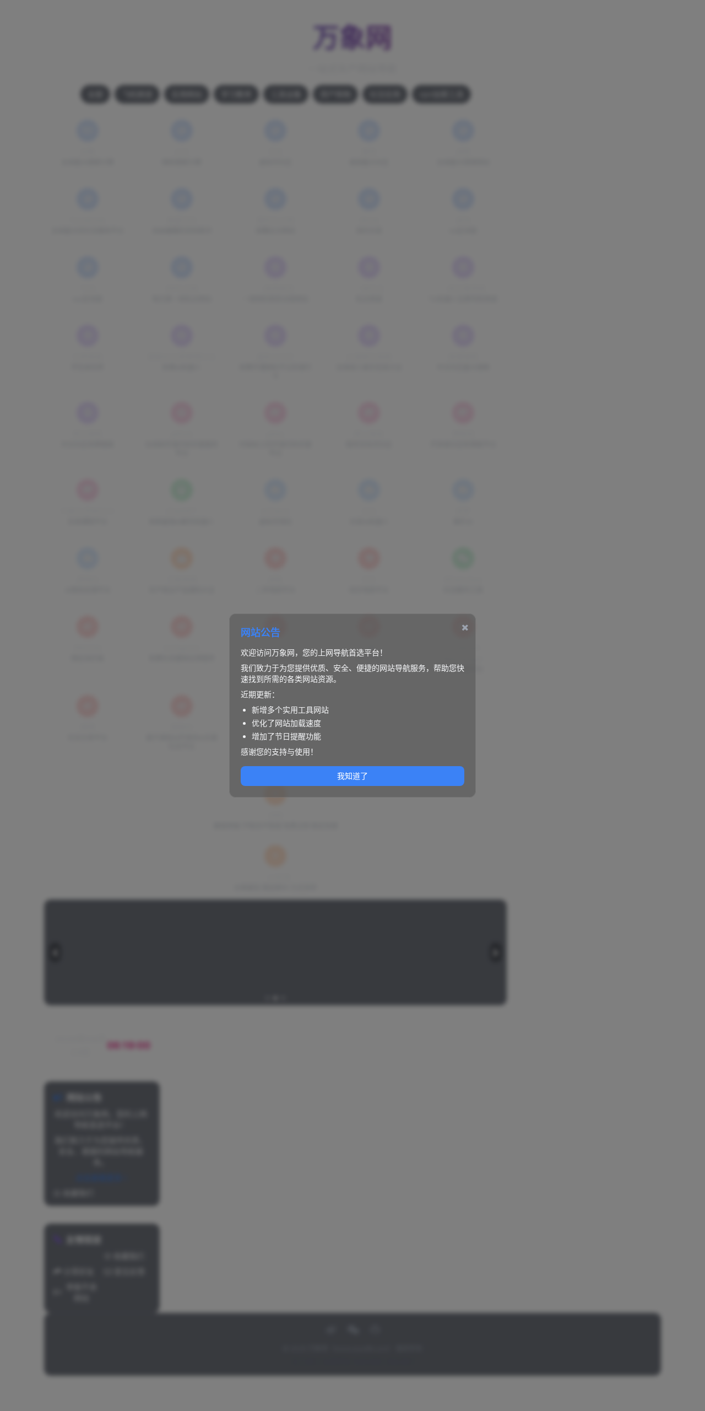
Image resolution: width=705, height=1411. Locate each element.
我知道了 (352, 775)
